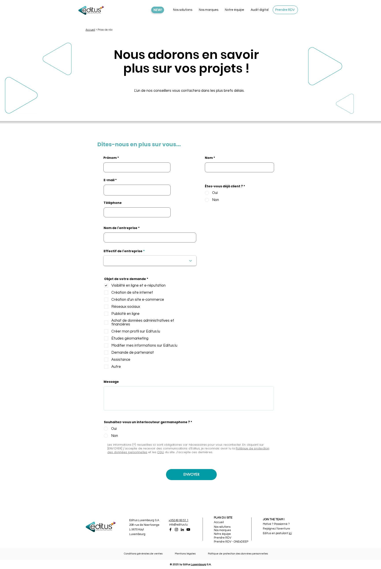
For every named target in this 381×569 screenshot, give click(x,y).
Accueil (90, 30)
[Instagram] (176, 529)
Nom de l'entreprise (120, 227)
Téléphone (113, 202)
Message (111, 381)
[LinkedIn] (182, 529)
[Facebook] (170, 529)
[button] (183, 10)
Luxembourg (198, 564)
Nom (209, 157)
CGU (160, 452)
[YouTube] (188, 529)
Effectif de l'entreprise (123, 251)
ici (290, 533)
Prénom (110, 157)
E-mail (109, 180)
